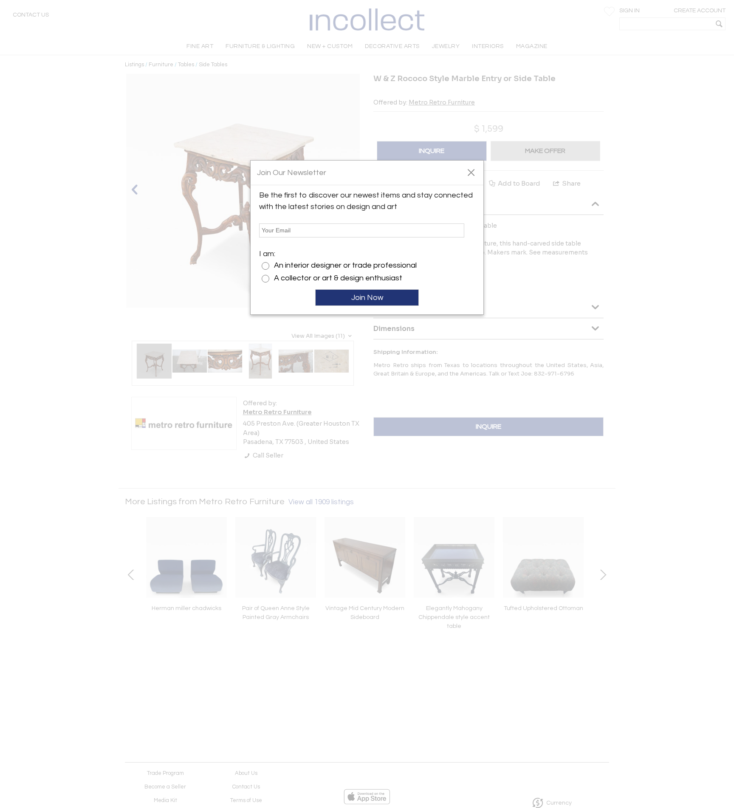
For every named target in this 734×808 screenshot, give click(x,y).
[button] (471, 172)
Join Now (367, 298)
